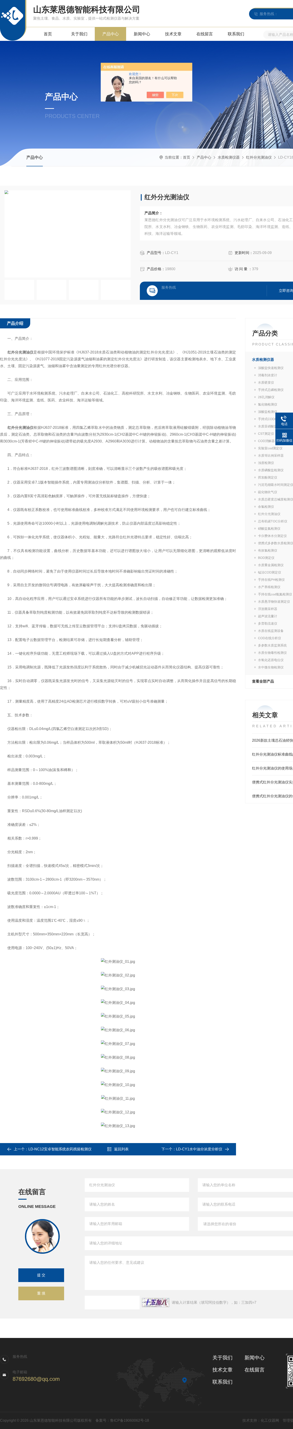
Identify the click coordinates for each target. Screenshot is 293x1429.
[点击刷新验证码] (155, 1302)
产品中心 (110, 34)
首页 (48, 34)
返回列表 (121, 1149)
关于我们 (79, 34)
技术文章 (173, 34)
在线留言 (204, 34)
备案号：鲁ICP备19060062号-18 (122, 1420)
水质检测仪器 (229, 157)
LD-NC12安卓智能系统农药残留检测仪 (60, 1149)
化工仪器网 (270, 1420)
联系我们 (236, 34)
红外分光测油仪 (259, 157)
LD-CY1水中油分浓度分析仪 (199, 1149)
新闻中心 (142, 34)
